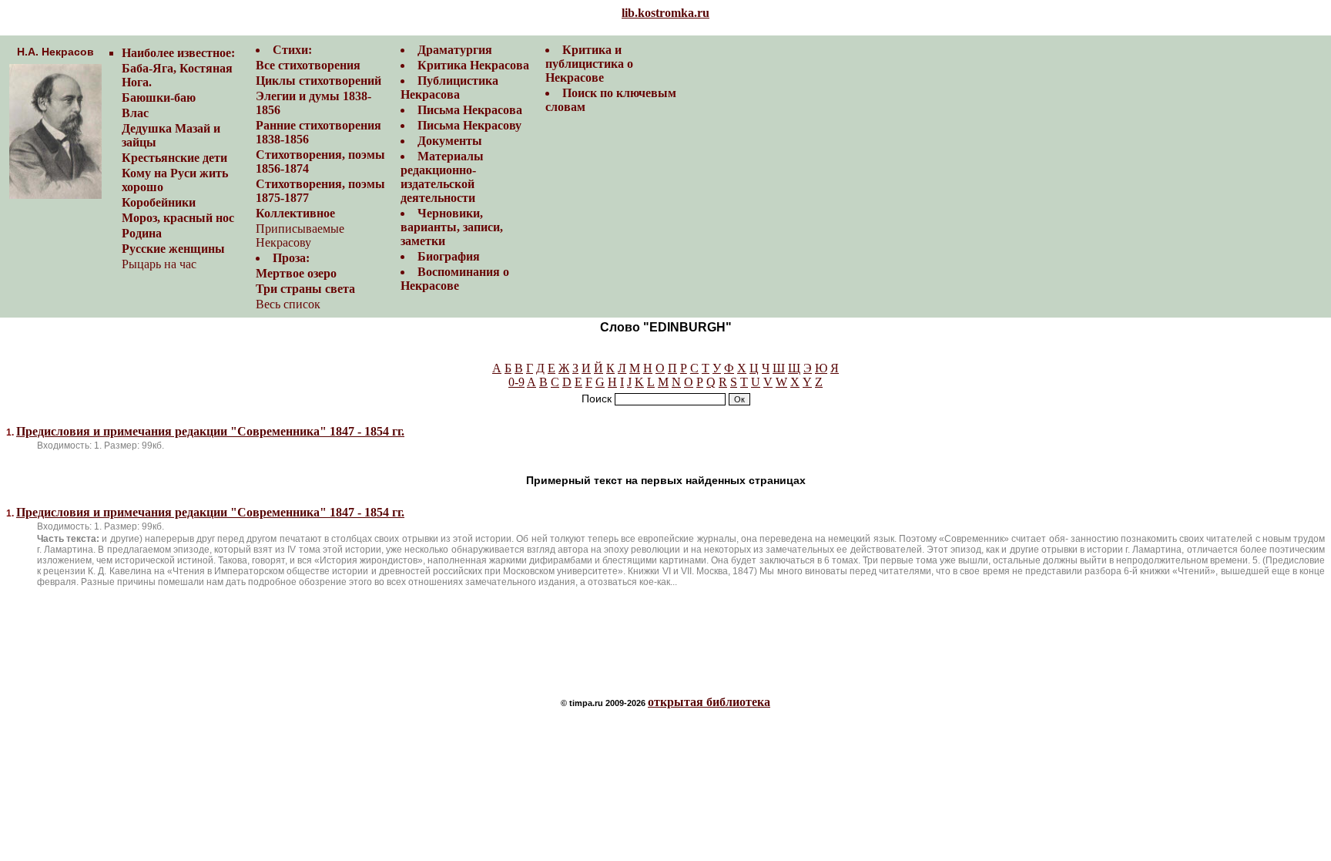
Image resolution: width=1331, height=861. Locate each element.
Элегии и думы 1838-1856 (313, 102)
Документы (449, 140)
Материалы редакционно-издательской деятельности (442, 177)
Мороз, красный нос (178, 217)
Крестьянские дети (174, 157)
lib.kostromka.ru (665, 12)
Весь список (288, 304)
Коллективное (295, 213)
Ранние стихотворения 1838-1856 (318, 132)
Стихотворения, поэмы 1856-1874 (320, 161)
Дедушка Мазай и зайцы (171, 135)
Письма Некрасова (469, 109)
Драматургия (454, 49)
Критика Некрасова (473, 65)
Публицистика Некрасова (449, 87)
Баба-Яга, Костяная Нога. (177, 75)
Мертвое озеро (296, 273)
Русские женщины (173, 248)
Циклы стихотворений (318, 80)
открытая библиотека (709, 701)
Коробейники (159, 202)
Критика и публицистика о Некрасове (589, 63)
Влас (135, 112)
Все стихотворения (308, 65)
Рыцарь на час (159, 264)
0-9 (516, 381)
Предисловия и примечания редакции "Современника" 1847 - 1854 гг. (210, 431)
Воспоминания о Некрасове (455, 278)
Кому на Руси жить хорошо (175, 179)
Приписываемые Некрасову (300, 235)
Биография (448, 256)
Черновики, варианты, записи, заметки (452, 227)
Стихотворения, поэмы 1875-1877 (320, 190)
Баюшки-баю (159, 97)
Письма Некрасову (469, 125)
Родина (142, 233)
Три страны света (305, 288)
